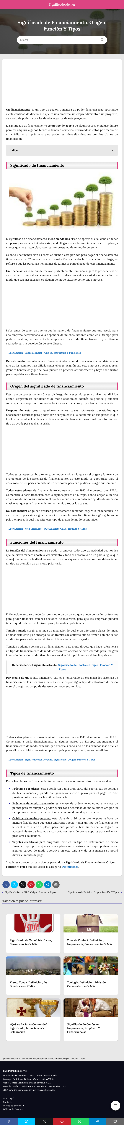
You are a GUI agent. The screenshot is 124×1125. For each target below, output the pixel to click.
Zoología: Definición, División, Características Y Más (28, 1079)
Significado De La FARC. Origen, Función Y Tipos (30, 892)
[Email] (56, 884)
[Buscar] (101, 39)
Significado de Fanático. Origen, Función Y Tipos (93, 892)
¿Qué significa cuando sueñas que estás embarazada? (29, 1090)
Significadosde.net (62, 4)
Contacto (7, 1102)
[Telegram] (47, 884)
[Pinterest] (31, 884)
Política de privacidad (13, 1105)
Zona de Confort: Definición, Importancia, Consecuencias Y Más (34, 1086)
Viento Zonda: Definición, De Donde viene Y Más (27, 1082)
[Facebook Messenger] (14, 884)
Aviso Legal (8, 1098)
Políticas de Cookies (13, 1109)
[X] (22, 884)
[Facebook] (6, 884)
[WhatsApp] (39, 884)
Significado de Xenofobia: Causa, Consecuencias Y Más (30, 1075)
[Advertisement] (62, 85)
